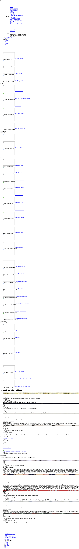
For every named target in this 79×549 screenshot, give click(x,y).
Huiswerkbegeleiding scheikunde (21, 281)
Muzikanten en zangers (14, 10)
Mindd (11, 30)
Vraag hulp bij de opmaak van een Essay (22, 386)
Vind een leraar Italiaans (19, 210)
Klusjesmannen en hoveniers (15, 22)
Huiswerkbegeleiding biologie (20, 273)
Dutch (6, 541)
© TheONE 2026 (6, 539)
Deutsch (6, 45)
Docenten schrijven (18, 73)
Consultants (12, 12)
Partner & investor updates (10, 534)
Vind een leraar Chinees (19, 187)
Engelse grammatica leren (19, 113)
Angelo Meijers (12, 31)
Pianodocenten (17, 337)
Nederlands (7, 43)
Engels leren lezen (18, 106)
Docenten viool (17, 359)
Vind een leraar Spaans (19, 139)
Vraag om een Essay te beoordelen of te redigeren (24, 378)
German (6, 544)
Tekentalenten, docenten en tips (8, 441)
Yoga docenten (12, 14)
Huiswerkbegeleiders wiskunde (20, 311)
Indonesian (7, 545)
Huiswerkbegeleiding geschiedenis (21, 296)
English (6, 40)
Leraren (11, 11)
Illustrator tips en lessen (7, 448)
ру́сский (6, 42)
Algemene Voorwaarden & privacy (11, 537)
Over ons (6, 529)
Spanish (6, 547)
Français (6, 46)
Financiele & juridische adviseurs (16, 20)
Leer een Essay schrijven (19, 371)
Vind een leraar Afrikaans (19, 172)
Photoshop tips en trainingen (8, 444)
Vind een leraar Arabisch (19, 180)
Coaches (11, 7)
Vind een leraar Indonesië (19, 254)
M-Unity (11, 27)
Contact (6, 530)
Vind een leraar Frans (19, 165)
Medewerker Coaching (9, 536)
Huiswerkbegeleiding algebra (20, 266)
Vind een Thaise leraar (19, 239)
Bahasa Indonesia (8, 41)
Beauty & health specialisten (15, 19)
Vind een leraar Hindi (19, 202)
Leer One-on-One (8, 37)
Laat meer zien (3, 131)
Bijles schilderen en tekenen (20, 58)
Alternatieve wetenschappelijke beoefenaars (18, 23)
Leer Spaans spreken (18, 147)
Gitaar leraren (17, 352)
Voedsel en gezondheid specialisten (16, 15)
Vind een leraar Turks (19, 232)
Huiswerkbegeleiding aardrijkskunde (21, 288)
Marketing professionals (14, 8)
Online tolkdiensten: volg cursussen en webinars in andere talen (14, 451)
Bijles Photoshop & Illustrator (20, 80)
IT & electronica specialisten (15, 18)
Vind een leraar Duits (19, 195)
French (6, 543)
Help (6, 535)
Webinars (7, 38)
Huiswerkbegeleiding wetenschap (21, 318)
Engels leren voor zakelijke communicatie (22, 98)
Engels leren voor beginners (20, 128)
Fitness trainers (12, 13)
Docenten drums (18, 344)
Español (6, 44)
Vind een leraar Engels (19, 91)
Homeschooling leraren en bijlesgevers (22, 303)
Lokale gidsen (12, 17)
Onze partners (7, 533)
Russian (6, 546)
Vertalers (11, 24)
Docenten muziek (18, 65)
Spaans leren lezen (18, 154)
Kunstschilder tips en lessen (8, 438)
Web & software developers (15, 21)
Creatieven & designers (14, 9)
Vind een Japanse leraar (19, 247)
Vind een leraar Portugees (19, 217)
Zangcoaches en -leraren (19, 330)
